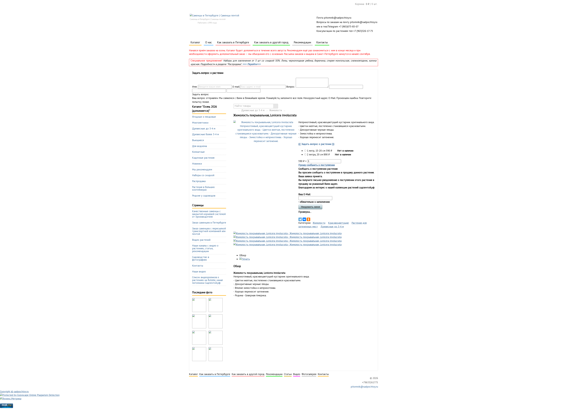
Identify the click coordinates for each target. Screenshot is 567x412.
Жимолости (275, 110)
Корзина (366, 3)
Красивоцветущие (338, 222)
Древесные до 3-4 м (252, 110)
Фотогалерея (309, 374)
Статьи (288, 374)
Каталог (195, 42)
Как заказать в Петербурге (233, 42)
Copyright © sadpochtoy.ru (14, 391)
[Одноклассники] (308, 219)
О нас (208, 42)
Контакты (322, 42)
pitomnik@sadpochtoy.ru (364, 386)
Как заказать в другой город (271, 42)
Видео (296, 374)
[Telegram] (300, 219)
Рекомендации (302, 42)
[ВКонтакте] (304, 219)
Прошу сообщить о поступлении (316, 165)
